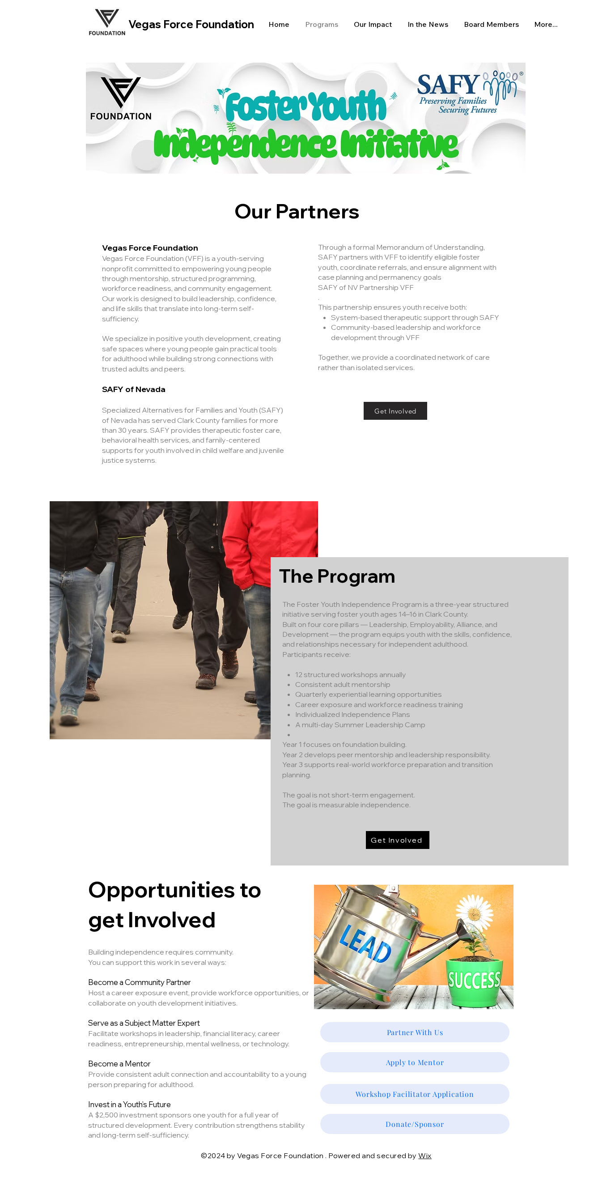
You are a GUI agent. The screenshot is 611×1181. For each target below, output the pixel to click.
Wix (424, 1155)
